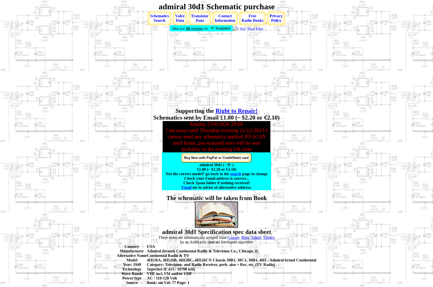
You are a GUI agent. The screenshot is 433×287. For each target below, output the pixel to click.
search (235, 174)
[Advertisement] (216, 70)
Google (233, 237)
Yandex (269, 237)
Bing (245, 237)
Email (186, 187)
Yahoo (256, 237)
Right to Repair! (236, 111)
